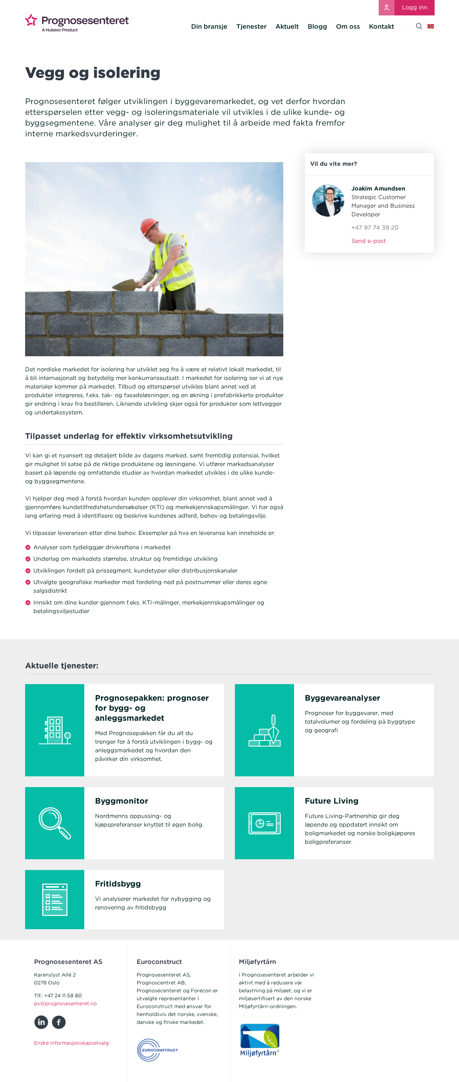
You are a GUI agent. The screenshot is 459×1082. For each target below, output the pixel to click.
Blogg (317, 26)
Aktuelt (287, 26)
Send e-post (368, 240)
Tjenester (251, 26)
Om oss (348, 26)
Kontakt (381, 26)
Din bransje (209, 26)
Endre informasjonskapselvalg (71, 1043)
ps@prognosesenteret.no (65, 1003)
